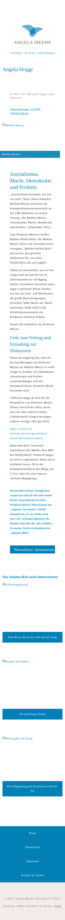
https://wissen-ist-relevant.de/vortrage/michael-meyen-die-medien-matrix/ (29, 433)
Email (58, 906)
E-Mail (14, 473)
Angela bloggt (38, 94)
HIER (42, 509)
